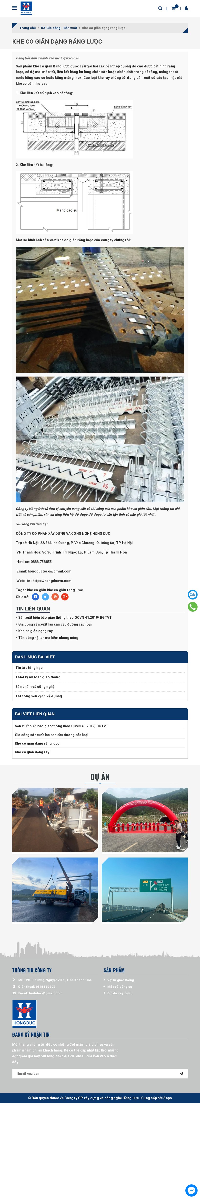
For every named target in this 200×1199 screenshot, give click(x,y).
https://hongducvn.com (52, 581)
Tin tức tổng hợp (28, 668)
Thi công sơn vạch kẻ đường (38, 696)
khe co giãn (36, 590)
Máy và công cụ (119, 986)
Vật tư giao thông (120, 980)
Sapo (167, 1098)
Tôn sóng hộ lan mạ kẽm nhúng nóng (48, 638)
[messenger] (191, 1190)
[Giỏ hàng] (173, 8)
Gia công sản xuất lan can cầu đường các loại (55, 624)
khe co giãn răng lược (65, 590)
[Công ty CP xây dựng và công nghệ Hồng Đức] (26, 8)
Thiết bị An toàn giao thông (37, 677)
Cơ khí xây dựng (119, 993)
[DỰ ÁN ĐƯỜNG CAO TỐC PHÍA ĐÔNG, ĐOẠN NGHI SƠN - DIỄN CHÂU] (55, 890)
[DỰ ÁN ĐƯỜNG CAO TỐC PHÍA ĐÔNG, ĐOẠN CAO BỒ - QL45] (145, 820)
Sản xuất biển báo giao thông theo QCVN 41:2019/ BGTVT (65, 617)
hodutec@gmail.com (45, 993)
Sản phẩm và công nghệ (35, 687)
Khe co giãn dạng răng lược (37, 743)
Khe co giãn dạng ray (35, 631)
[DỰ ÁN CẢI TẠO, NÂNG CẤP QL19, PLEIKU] (55, 820)
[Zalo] (193, 595)
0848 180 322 (45, 986)
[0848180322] (193, 607)
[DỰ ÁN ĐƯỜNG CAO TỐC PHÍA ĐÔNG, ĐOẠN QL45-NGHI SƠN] (145, 890)
